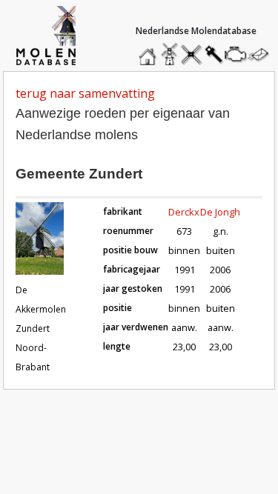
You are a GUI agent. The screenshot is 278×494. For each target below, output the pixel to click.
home (150, 51)
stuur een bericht (262, 54)
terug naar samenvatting (85, 93)
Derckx (183, 211)
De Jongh (220, 211)
